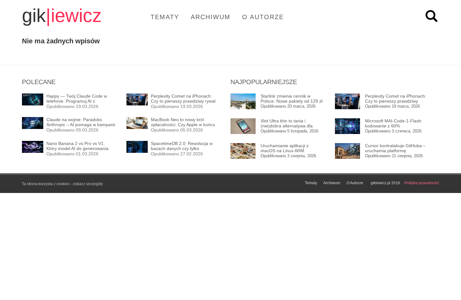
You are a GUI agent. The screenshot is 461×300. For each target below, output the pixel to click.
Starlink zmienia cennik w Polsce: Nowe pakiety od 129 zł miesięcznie (291, 99)
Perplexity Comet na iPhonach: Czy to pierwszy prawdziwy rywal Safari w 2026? (395, 99)
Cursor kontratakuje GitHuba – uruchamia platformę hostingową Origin (395, 148)
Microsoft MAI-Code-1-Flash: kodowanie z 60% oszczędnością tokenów (393, 123)
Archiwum (210, 16)
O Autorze (263, 16)
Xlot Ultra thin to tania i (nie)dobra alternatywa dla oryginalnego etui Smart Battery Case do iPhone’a (292, 123)
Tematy (165, 16)
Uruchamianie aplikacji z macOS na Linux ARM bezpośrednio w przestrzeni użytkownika (288, 148)
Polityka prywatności (421, 183)
